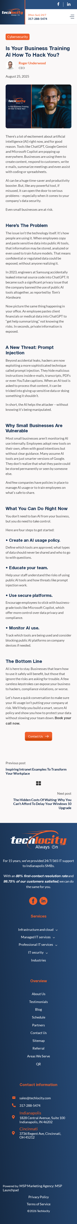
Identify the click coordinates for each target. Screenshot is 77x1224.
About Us (38, 994)
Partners (38, 1025)
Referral (38, 1048)
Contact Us (38, 1033)
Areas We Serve (38, 1056)
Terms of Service (38, 1204)
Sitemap (39, 1041)
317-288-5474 (37, 18)
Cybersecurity (17, 37)
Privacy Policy (38, 1197)
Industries (38, 960)
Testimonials (38, 1002)
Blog (38, 1009)
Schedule (38, 1017)
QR (38, 1064)
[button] (72, 17)
